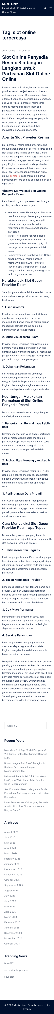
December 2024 (13, 933)
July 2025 (9, 895)
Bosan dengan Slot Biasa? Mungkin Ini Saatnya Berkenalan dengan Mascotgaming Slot (25, 767)
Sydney (27, 1009)
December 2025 (13, 869)
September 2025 (13, 885)
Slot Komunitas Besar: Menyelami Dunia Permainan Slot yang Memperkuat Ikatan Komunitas (26, 793)
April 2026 (10, 848)
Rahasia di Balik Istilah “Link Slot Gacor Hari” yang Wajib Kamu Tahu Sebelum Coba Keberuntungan (25, 780)
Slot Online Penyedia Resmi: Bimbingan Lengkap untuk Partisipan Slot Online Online (26, 68)
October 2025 (12, 879)
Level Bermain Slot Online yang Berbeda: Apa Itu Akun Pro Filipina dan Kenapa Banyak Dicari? (26, 806)
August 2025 (11, 890)
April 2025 (10, 911)
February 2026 (12, 858)
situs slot (9, 976)
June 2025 (10, 901)
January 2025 (11, 927)
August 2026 (11, 832)
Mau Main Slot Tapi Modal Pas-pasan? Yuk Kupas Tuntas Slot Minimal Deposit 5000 (25, 754)
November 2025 (13, 874)
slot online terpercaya (16, 970)
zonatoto (15, 175)
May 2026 (9, 842)
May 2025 (9, 906)
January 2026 (11, 864)
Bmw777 (9, 963)
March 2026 (11, 853)
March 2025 (11, 917)
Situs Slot (24, 51)
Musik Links (10, 4)
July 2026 (9, 837)
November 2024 (13, 938)
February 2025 (12, 922)
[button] (45, 8)
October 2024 (12, 943)
